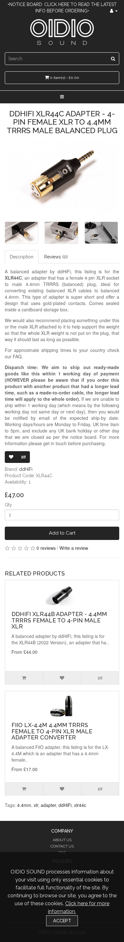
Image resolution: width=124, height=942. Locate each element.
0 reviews (46, 548)
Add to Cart (62, 533)
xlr (36, 805)
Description (21, 256)
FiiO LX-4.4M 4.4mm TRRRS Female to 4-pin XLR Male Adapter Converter (51, 731)
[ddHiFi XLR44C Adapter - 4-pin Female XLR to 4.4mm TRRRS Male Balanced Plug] (62, 176)
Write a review (73, 548)
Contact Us (62, 846)
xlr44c (80, 805)
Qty (8, 504)
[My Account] (114, 10)
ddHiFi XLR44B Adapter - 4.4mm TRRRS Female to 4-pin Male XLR (59, 620)
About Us (62, 840)
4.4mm (24, 805)
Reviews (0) (56, 256)
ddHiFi (25, 469)
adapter (48, 805)
